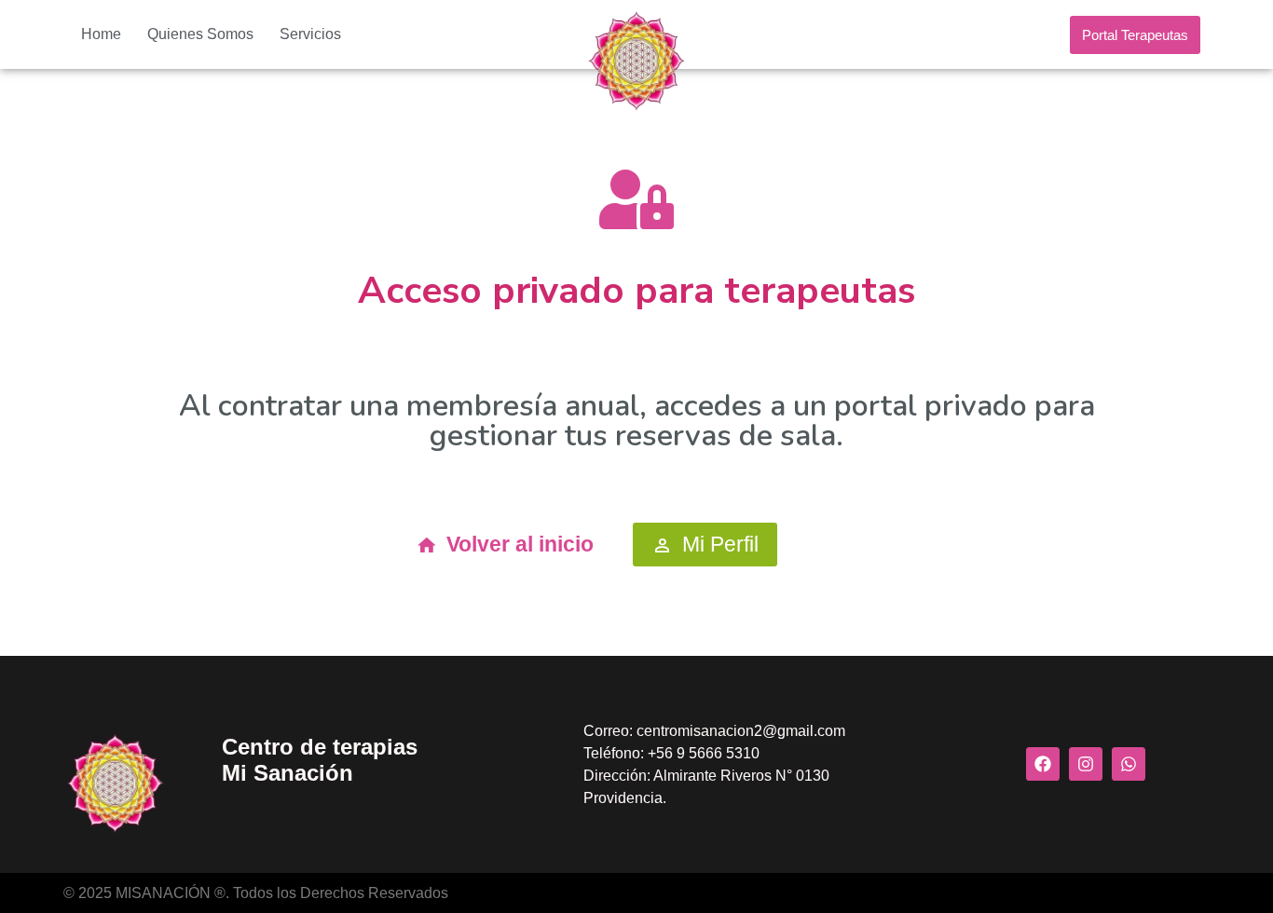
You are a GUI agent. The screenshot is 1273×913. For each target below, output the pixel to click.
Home (101, 34)
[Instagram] (1085, 764)
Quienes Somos (200, 34)
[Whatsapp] (1128, 764)
